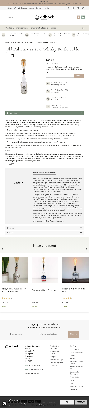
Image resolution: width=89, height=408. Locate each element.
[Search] (29, 17)
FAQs (72, 380)
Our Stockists (74, 349)
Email (47, 72)
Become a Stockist (76, 352)
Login (47, 8)
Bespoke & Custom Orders (76, 363)
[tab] (44, 113)
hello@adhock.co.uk (36, 369)
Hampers (53, 357)
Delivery (73, 355)
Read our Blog (73, 8)
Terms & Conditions (76, 386)
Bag (83, 17)
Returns (73, 358)
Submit (78, 76)
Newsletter (74, 389)
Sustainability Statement (74, 373)
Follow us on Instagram (83, 8)
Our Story (73, 346)
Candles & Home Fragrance (55, 347)
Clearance (53, 366)
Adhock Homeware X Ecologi (76, 368)
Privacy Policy (74, 377)
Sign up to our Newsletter (44, 325)
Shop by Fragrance (56, 363)
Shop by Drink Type (56, 360)
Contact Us (39, 8)
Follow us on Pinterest (78, 8)
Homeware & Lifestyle (54, 352)
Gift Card (17, 8)
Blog (71, 383)
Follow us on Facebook (68, 8)
